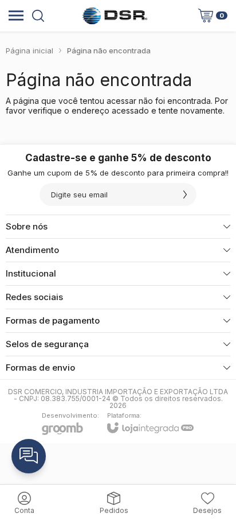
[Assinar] (185, 194)
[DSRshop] (115, 15)
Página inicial (29, 50)
